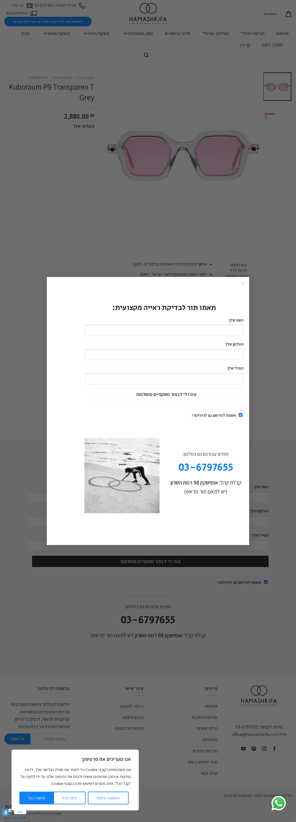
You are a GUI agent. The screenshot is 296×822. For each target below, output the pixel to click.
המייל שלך (235, 368)
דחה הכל (69, 798)
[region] (75, 780)
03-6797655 (205, 467)
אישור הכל (36, 798)
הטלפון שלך (234, 344)
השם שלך (235, 320)
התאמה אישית (108, 798)
